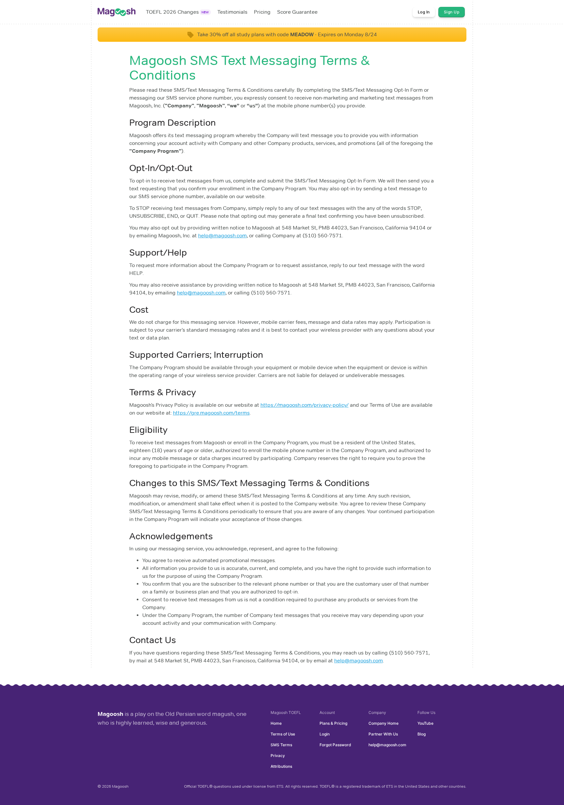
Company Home (383, 723)
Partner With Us (383, 734)
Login (325, 734)
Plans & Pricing (333, 723)
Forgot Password (335, 744)
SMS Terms (281, 744)
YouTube (425, 723)
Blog (421, 734)
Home (276, 723)
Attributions (281, 766)
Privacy (278, 755)
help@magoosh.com (222, 235)
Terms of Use (283, 734)
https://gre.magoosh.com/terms (211, 413)
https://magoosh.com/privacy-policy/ (304, 405)
